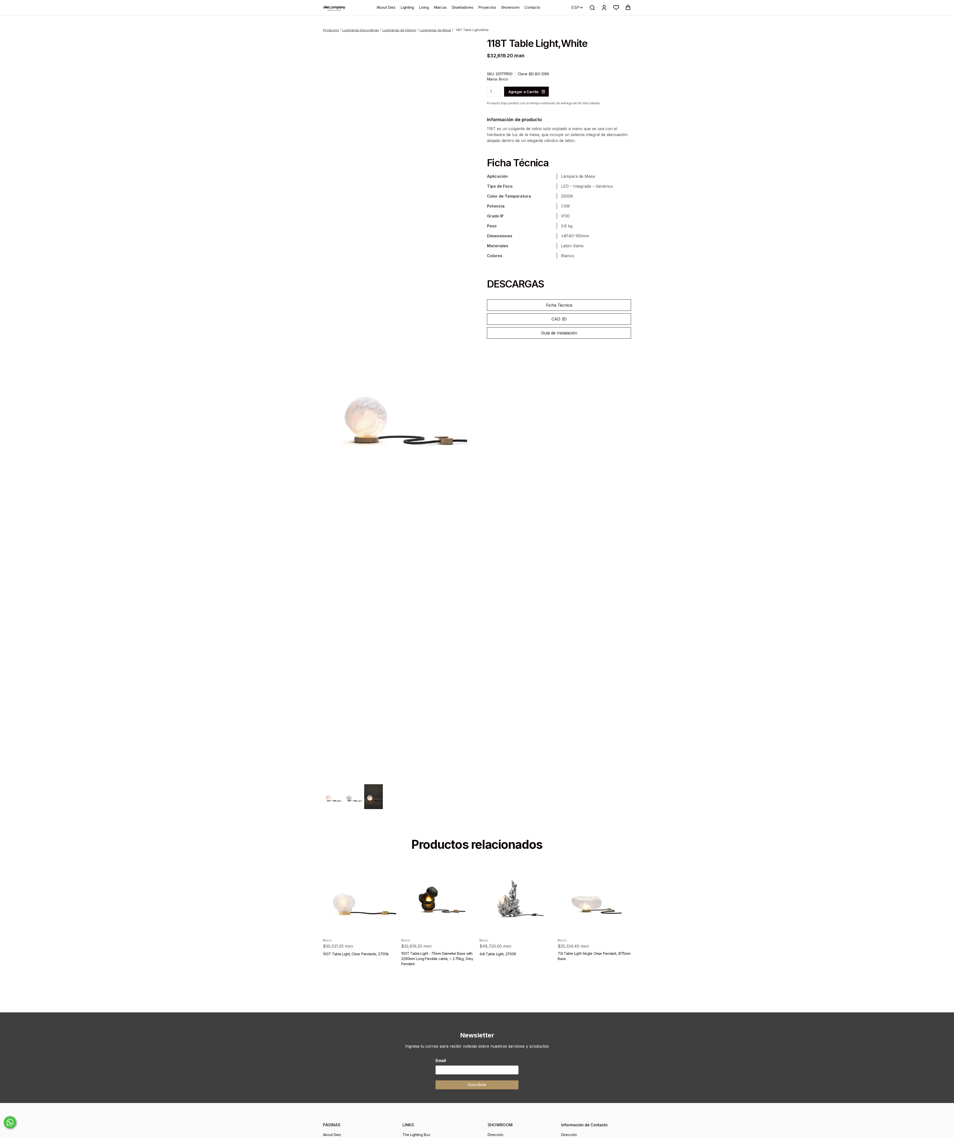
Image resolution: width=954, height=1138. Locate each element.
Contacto (532, 7)
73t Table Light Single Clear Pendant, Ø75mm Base (594, 956)
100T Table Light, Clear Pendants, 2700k (356, 954)
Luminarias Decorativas (360, 30)
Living (424, 7)
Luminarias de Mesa (435, 30)
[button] (616, 7)
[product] (359, 897)
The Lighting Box (416, 1135)
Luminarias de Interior (399, 30)
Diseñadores (462, 7)
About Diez (386, 7)
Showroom (510, 7)
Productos (331, 30)
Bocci (503, 79)
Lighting (407, 7)
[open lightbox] (395, 408)
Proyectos (487, 7)
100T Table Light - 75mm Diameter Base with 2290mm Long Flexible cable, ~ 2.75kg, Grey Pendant (437, 958)
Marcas (440, 7)
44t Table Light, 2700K (497, 954)
